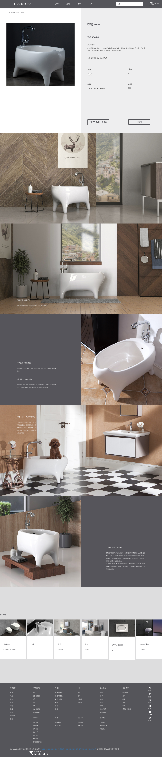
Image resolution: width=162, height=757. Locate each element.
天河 (11, 705)
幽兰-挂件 (103, 712)
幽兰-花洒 (103, 709)
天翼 (11, 709)
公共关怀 (16, 13)
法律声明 (80, 722)
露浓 (101, 692)
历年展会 (35, 735)
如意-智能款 (36, 696)
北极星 (80, 702)
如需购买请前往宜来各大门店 (97, 58)
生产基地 (35, 729)
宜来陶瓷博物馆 (37, 742)
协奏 (56, 705)
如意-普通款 (59, 699)
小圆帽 (80, 699)
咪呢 (124, 699)
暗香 (79, 692)
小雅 (11, 702)
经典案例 (58, 722)
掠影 (11, 699)
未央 (11, 712)
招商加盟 (103, 722)
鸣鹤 (101, 699)
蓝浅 (124, 702)
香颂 (56, 709)
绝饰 (11, 696)
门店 (90, 4)
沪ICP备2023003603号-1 (49, 749)
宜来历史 (35, 722)
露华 (101, 696)
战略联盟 (35, 738)
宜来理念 (35, 725)
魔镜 (34, 692)
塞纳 (56, 702)
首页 (10, 13)
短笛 (34, 705)
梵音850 (12, 715)
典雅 (11, 692)
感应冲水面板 (127, 709)
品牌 (68, 4)
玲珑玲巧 (125, 692)
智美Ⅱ (34, 699)
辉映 (101, 705)
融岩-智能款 (36, 709)
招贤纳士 (103, 729)
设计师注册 (103, 725)
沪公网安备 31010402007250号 (67, 749)
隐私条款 (80, 725)
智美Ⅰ (34, 702)
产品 (57, 4)
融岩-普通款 (59, 696)
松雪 (124, 705)
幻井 (124, 696)
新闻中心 (35, 732)
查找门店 (58, 725)
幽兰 (101, 702)
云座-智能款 (36, 712)
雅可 (79, 696)
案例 (79, 4)
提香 (11, 719)
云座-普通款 (59, 692)
